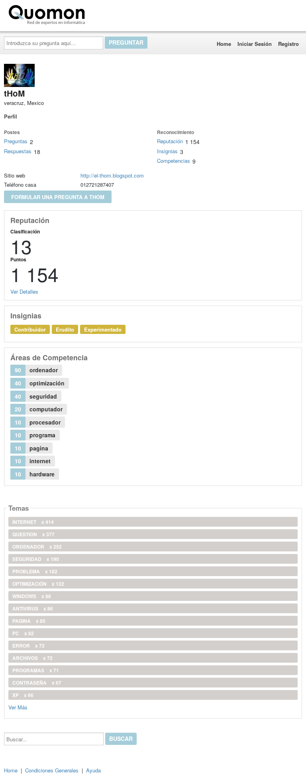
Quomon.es (113, 13)
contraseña (36, 682)
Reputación (170, 141)
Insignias (167, 151)
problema (34, 571)
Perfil (10, 116)
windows (31, 596)
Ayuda (93, 770)
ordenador (37, 546)
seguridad (35, 559)
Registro (288, 43)
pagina (28, 620)
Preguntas (15, 141)
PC (23, 633)
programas (35, 670)
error (28, 645)
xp (22, 695)
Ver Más (17, 706)
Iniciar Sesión (254, 43)
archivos (32, 658)
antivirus (32, 608)
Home (224, 43)
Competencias (173, 160)
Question (33, 534)
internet (33, 521)
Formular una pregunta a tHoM (57, 197)
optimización (38, 583)
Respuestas (17, 151)
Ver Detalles (24, 291)
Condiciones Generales (51, 770)
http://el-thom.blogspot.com (112, 175)
